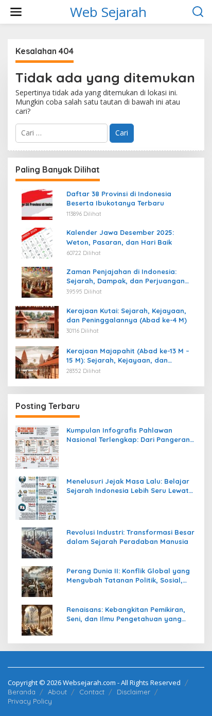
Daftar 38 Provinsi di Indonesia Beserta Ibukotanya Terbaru (118, 198)
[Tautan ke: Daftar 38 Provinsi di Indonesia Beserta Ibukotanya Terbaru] (37, 203)
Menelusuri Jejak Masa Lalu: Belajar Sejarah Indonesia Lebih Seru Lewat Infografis (127, 486)
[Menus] (16, 12)
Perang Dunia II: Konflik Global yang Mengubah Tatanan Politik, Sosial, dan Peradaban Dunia (128, 576)
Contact (91, 692)
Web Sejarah (108, 12)
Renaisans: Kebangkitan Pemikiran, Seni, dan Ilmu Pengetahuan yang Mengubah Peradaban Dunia (125, 614)
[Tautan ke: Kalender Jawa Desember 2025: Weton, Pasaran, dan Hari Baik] (37, 242)
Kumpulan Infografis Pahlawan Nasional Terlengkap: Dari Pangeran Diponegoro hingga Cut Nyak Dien (128, 435)
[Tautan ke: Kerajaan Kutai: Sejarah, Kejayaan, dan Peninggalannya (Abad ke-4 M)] (37, 321)
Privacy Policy (30, 701)
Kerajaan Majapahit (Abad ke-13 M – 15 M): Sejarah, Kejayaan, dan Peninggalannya (127, 356)
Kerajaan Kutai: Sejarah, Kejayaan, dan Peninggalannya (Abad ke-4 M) (126, 315)
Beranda (22, 692)
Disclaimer (133, 692)
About (57, 692)
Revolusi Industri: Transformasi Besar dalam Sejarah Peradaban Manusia (130, 536)
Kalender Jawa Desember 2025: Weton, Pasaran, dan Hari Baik (120, 237)
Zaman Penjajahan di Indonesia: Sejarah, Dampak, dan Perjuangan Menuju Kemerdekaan (125, 276)
